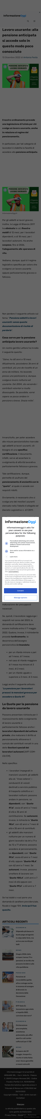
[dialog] (20, 559)
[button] (20, 556)
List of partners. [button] (14, 572)
